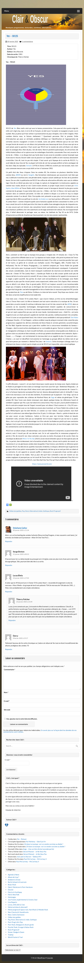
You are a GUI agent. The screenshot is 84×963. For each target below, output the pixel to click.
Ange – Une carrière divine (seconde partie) (38, 849)
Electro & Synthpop (15, 892)
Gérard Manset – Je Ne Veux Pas (34, 852)
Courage (50, 958)
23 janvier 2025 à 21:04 (24, 602)
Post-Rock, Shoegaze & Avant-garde (21, 925)
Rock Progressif (55, 511)
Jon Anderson (43, 199)
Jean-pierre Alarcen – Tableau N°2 (29, 857)
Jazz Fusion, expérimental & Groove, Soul (22, 900)
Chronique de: (12, 57)
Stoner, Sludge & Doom (16, 932)
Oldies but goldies (15, 511)
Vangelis (31, 175)
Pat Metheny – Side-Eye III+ (36, 842)
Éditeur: (10, 52)
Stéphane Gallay (20, 528)
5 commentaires (27, 41)
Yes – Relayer (22, 839)
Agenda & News (13, 875)
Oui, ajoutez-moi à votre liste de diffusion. (21, 719)
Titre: (9, 46)
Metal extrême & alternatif (17, 907)
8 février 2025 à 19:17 (20, 638)
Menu (6, 11)
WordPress (41, 958)
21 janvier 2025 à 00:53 (21, 554)
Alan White (15, 188)
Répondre (8, 541)
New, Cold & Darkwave (16, 915)
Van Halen (74, 317)
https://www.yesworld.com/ (42, 464)
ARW (69, 304)
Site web (7, 710)
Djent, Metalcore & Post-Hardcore (20, 887)
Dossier (10, 890)
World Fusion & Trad (15, 937)
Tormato (29, 166)
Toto (21, 292)
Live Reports (12, 902)
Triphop (10, 935)
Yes (15, 128)
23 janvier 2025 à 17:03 (21, 578)
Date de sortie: (12, 54)
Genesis (48, 341)
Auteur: (10, 49)
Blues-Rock (12, 885)
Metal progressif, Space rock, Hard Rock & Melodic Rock (28, 910)
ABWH (18, 175)
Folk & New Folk (13, 895)
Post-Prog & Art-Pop (15, 922)
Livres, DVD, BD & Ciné (16, 905)
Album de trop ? (13, 877)
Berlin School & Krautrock (17, 882)
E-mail (7, 701)
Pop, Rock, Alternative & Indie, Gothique (35, 511)
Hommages (12, 897)
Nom (6, 692)
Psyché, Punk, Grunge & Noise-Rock (20, 927)
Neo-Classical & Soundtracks (18, 912)
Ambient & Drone (14, 880)
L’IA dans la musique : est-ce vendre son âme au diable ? (43, 844)
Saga (52, 397)
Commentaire (9, 669)
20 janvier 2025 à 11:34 (21, 530)
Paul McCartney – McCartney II (35, 859)
